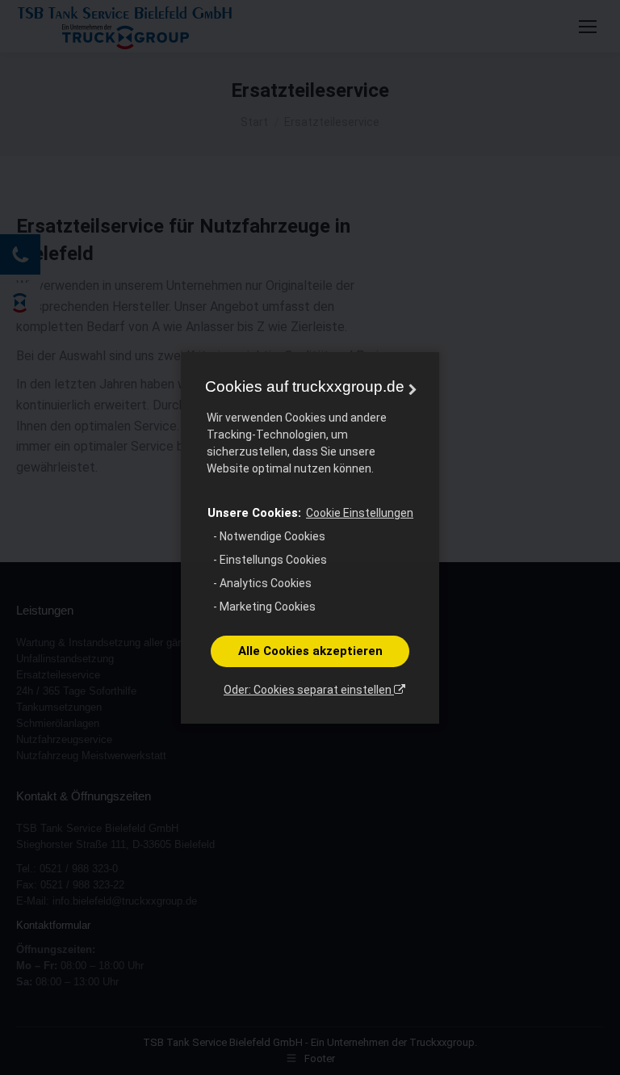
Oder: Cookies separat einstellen (309, 689)
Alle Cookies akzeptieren (310, 651)
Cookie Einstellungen (359, 512)
